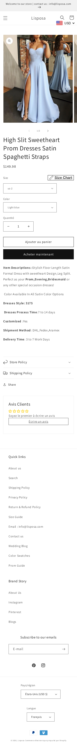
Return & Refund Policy (24, 507)
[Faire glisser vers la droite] (48, 131)
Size (37, 178)
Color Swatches (19, 556)
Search (13, 478)
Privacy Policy (18, 497)
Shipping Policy (19, 488)
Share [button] (12, 384)
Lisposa (21, 740)
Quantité (8, 218)
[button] (5, 18)
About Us (15, 593)
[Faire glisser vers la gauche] (29, 131)
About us (15, 468)
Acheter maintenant (39, 254)
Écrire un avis (38, 421)
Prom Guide (17, 565)
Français (36, 717)
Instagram (16, 602)
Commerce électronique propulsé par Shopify (45, 740)
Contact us (16, 536)
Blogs (12, 622)
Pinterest (15, 612)
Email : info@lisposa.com (26, 527)
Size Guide (16, 517)
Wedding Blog (18, 546)
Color (6, 199)
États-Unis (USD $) (36, 694)
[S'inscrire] (63, 649)
